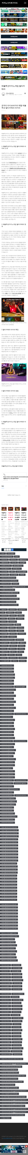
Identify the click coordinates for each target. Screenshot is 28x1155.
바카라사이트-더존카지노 (6, 786)
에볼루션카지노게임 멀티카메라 (10, 516)
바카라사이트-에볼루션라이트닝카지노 (9, 789)
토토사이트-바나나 (5, 1000)
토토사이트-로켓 (16, 1036)
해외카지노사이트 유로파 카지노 (8, 945)
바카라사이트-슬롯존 (20, 686)
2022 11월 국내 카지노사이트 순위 (8, 869)
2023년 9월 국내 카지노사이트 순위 (9, 839)
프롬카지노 (22, 642)
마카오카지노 (22, 633)
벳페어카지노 (12, 648)
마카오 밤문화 (14, 574)
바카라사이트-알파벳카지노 (7, 777)
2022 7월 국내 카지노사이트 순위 (8, 881)
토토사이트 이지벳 (5, 977)
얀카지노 (19, 655)
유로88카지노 (10, 612)
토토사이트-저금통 (5, 1009)
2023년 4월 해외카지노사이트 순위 (8, 919)
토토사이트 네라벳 (17, 977)
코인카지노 (22, 661)
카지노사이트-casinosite (6, 556)
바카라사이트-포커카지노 (6, 704)
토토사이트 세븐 (17, 983)
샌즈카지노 (11, 655)
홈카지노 (13, 651)
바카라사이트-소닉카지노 (6, 698)
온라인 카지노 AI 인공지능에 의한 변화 (9, 599)
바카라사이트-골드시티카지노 (7, 689)
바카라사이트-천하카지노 (6, 807)
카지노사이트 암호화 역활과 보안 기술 (9, 592)
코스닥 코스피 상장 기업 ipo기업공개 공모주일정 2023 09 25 (14, 1103)
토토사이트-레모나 (5, 1012)
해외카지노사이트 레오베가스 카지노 (9, 936)
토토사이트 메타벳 (17, 989)
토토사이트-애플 (15, 1015)
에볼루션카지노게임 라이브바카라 (23, 516)
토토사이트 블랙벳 (5, 986)
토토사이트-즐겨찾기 (17, 1018)
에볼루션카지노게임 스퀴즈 (4, 515)
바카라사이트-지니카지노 (6, 665)
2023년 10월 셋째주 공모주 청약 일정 (9, 1087)
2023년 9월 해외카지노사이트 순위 (8, 904)
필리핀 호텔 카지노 (18, 565)
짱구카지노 (13, 633)
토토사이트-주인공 (5, 1021)
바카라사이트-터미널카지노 (7, 729)
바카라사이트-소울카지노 (20, 783)
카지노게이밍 (4, 571)
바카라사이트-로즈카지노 (6, 692)
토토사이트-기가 (16, 1012)
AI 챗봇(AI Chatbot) (5, 1118)
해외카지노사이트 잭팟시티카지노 (8, 960)
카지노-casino (11, 553)
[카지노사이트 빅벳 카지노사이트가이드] (14, 60)
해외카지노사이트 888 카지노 (7, 942)
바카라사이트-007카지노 (21, 795)
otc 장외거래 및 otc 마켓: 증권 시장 (9, 1069)
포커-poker (15, 583)
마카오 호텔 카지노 (5, 568)
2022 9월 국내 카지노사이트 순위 (8, 875)
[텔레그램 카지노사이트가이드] (14, 36)
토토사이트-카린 (16, 1003)
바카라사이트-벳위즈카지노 (7, 738)
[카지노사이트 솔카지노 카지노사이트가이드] (14, 66)
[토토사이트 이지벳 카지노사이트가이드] (14, 54)
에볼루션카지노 (23, 559)
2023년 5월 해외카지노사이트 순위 (8, 916)
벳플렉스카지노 (4, 651)
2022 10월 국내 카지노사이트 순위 (8, 872)
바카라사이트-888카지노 (6, 756)
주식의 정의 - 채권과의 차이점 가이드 (9, 1072)
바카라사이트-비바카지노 (20, 741)
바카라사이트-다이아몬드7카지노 (8, 816)
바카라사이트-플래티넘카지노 (7, 750)
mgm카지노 (13, 645)
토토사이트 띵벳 (16, 965)
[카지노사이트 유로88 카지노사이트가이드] (14, 78)
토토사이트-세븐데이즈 (18, 994)
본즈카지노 (3, 658)
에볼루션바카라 (4, 562)
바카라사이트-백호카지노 (6, 747)
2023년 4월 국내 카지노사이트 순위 (9, 854)
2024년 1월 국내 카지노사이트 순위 (9, 827)
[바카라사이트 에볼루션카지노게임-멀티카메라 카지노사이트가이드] (14, 372)
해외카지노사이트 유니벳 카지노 (8, 951)
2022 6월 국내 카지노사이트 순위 (8, 884)
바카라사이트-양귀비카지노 (7, 720)
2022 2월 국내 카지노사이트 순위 (8, 896)
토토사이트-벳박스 (17, 1021)
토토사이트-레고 (5, 1015)
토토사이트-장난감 (5, 1045)
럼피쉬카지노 (20, 639)
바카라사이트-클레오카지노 (7, 774)
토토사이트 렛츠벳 (5, 974)
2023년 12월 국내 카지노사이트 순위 (9, 830)
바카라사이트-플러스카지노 (7, 819)
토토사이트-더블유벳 (17, 1000)
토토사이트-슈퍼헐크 (17, 1048)
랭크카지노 (3, 621)
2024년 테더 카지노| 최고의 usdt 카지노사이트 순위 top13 (14, 587)
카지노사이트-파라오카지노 (7, 639)
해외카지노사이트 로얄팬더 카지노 (9, 933)
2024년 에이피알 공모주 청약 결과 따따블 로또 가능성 (13, 1075)
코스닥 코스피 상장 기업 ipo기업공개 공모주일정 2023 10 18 (14, 1091)
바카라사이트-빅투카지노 (6, 714)
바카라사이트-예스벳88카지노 (7, 804)
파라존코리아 (12, 609)
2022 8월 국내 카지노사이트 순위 (8, 878)
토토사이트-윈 (15, 997)
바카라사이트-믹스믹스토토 (7, 674)
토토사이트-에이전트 (16, 1051)
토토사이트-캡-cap (5, 1030)
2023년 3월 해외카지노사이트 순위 (8, 922)
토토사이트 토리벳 (5, 989)
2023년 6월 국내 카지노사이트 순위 (9, 848)
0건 (8, 94)
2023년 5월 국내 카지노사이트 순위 (9, 851)
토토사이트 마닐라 (5, 965)
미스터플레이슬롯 (5, 661)
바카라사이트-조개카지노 (6, 671)
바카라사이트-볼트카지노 (6, 680)
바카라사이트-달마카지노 (6, 795)
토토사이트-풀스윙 (5, 1018)
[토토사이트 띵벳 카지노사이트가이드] (14, 25)
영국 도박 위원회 (16, 293)
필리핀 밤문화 (4, 574)
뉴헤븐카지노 (20, 618)
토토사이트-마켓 (17, 1042)
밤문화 (12, 571)
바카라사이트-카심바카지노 (7, 813)
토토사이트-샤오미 (5, 1027)
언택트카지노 (23, 658)
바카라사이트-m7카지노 (21, 780)
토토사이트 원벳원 (5, 968)
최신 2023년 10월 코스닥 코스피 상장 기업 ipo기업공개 (13, 1096)
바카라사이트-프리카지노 (6, 686)
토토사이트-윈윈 (16, 1027)
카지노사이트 (6, 440)
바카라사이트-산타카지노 (6, 683)
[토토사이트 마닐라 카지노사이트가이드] (14, 10)
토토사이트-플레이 (5, 1006)
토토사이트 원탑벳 (17, 968)
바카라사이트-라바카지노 (6, 668)
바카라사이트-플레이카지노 (7, 753)
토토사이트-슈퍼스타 (6, 1024)
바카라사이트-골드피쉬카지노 (7, 759)
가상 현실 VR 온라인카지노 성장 (8, 595)
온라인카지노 (12, 162)
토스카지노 (3, 630)
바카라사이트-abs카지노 (21, 714)
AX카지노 (3, 618)
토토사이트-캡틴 (5, 1051)
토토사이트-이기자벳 (6, 1054)
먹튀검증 (22, 574)
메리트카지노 (4, 615)
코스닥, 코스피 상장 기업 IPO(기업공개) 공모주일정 (12, 1115)
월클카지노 (3, 636)
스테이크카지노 (13, 658)
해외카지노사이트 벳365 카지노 (8, 957)
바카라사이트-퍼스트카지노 (7, 822)
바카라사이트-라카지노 (6, 717)
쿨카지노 (21, 651)
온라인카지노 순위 (5, 583)
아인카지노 (20, 627)
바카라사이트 (4, 559)
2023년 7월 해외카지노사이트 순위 (8, 910)
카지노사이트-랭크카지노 (6, 624)
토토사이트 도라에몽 (5, 983)
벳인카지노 (3, 648)
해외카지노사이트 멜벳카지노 (7, 954)
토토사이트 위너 (5, 971)
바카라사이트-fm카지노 (6, 783)
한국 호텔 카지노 (16, 568)
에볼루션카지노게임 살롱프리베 (17, 516)
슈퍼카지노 (3, 627)
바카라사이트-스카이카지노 (7, 762)
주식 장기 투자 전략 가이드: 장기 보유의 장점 (11, 1066)
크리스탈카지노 (4, 642)
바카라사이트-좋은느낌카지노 (7, 707)
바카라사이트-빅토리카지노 (7, 771)
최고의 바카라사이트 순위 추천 (8, 602)
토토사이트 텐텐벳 (17, 974)
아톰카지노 (20, 630)
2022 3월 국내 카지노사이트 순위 (8, 893)
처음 (5, 550)
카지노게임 (14, 562)
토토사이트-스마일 (17, 1009)
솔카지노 (18, 612)
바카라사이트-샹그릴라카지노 (7, 798)
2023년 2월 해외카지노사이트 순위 (8, 925)
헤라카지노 (11, 618)
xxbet (2, 612)
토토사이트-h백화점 (5, 1042)
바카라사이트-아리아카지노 (7, 744)
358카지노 (15, 661)
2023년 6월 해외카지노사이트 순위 (8, 913)
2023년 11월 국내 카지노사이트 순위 (9, 833)
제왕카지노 (12, 627)
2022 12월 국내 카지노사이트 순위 (8, 866)
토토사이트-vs (17, 1024)
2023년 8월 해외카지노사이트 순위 (8, 907)
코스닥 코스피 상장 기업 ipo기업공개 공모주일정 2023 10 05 (14, 1100)
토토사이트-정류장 (17, 1039)
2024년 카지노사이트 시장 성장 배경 (9, 605)
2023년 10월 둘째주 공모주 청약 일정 (9, 1093)
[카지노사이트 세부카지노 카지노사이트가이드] (14, 15)
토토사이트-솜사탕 (5, 994)
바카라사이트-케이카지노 (6, 735)
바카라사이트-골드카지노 (6, 792)
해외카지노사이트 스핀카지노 (7, 948)
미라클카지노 (12, 636)
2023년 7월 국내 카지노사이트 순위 (9, 845)
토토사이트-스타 (17, 1054)
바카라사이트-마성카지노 (6, 723)
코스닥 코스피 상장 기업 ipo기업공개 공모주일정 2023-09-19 (14, 1109)
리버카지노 (14, 642)
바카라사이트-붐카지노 (6, 768)
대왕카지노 (3, 609)
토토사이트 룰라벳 (16, 971)
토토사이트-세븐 (16, 1033)
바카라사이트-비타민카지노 (7, 677)
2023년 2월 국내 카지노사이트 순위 (9, 860)
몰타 (6, 293)
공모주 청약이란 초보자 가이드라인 (9, 1078)
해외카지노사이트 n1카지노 (7, 939)
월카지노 (18, 624)
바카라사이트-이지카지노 (6, 711)
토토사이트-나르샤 (5, 1033)
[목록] (25, 93)
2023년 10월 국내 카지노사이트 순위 (9, 836)
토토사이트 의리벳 (5, 980)
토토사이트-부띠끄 (5, 1039)
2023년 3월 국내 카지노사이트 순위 (9, 857)
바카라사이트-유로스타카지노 (7, 701)
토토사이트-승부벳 (17, 1030)
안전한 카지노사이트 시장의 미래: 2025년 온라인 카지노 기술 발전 (14, 1064)
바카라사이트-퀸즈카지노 (6, 732)
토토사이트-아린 (5, 997)
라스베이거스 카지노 (5, 565)
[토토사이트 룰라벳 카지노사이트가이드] (14, 48)
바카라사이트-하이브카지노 (7, 765)
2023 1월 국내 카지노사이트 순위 (8, 863)
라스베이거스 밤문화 (21, 571)
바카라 (20, 153)
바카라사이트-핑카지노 (6, 741)
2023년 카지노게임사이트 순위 (8, 577)
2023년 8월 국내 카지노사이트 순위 (9, 842)
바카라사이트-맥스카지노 (6, 810)
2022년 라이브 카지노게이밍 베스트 (9, 580)
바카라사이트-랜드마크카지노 (7, 695)
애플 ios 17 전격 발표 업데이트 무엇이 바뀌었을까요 (12, 1106)
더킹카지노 (13, 615)
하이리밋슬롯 (4, 633)
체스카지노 (12, 630)
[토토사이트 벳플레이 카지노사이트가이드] (14, 31)
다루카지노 (21, 648)
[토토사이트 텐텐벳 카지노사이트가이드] (14, 20)
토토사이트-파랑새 (5, 1036)
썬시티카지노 (12, 621)
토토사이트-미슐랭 (5, 1003)
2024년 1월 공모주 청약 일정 (7, 1084)
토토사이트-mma (16, 1045)
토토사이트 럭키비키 (17, 980)
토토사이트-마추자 (17, 1006)
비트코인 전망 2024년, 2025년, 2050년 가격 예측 (11, 1081)
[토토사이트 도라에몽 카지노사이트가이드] (14, 72)
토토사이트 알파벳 (17, 986)
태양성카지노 (4, 645)
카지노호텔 (22, 562)
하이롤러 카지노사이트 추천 (7, 589)
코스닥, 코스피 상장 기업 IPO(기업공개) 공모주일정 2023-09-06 (14, 1112)
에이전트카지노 (22, 609)
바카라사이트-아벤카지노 (6, 780)
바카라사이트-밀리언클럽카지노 (8, 801)
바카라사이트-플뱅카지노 (6, 726)
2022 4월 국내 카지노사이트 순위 (8, 890)
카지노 (11, 413)
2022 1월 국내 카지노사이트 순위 (8, 899)
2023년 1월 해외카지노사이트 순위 (8, 928)
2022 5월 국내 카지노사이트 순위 (8, 887)
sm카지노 (21, 615)
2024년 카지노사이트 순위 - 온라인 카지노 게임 (11, 1059)
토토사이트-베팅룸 (5, 1048)
